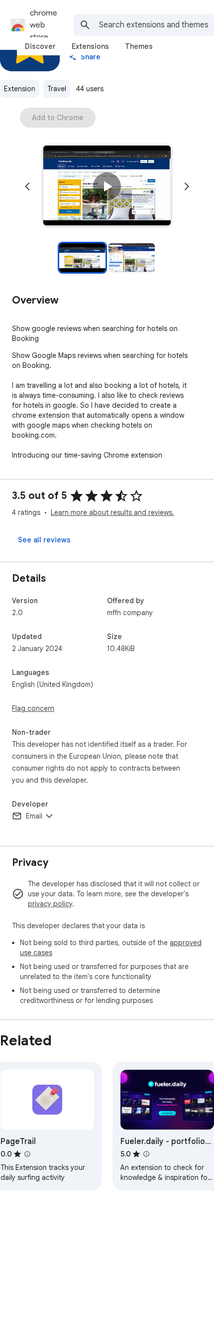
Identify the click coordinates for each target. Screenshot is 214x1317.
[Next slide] (187, 186)
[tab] (40, 46)
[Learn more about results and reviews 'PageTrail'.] (27, 1154)
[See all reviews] (44, 540)
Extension (19, 88)
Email (34, 816)
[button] (107, 186)
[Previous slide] (27, 186)
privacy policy (50, 903)
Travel (56, 88)
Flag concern (33, 708)
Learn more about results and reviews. (112, 512)
